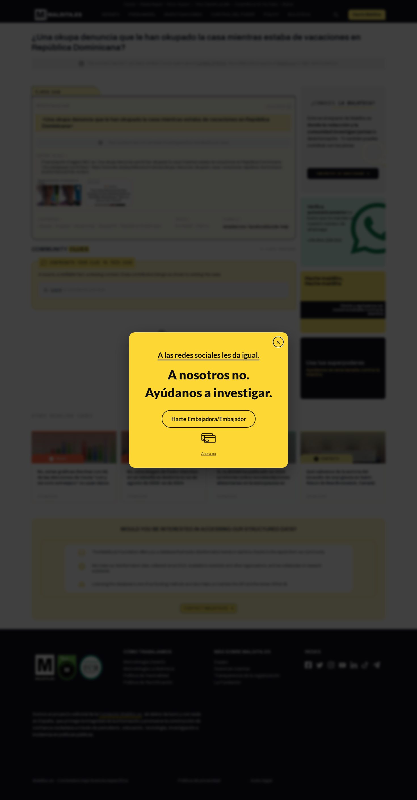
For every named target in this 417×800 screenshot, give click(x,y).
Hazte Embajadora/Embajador (208, 418)
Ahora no (208, 453)
